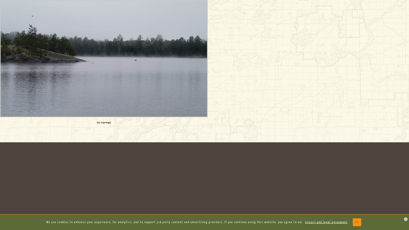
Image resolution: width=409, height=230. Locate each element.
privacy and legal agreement (326, 222)
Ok (357, 222)
